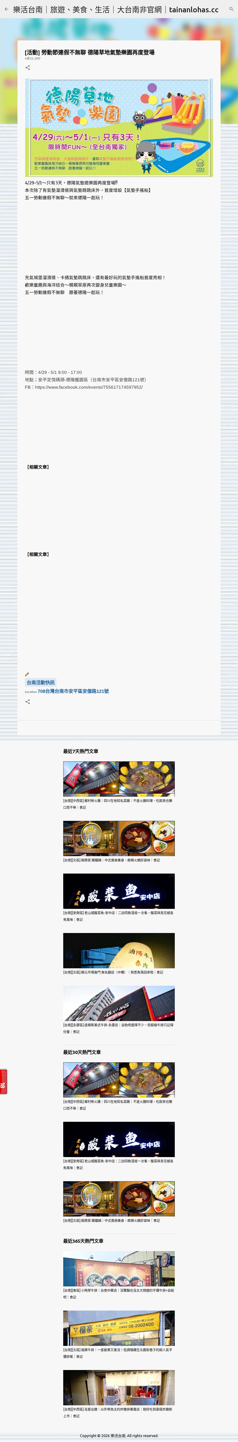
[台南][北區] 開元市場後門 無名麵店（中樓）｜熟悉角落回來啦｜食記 (113, 972)
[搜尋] (231, 9)
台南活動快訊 (41, 682)
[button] (27, 68)
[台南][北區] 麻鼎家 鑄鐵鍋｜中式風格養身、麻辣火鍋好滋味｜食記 (111, 860)
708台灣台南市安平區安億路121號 (73, 691)
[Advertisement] (119, 241)
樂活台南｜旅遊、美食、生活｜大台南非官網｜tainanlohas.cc (115, 9)
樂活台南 (118, 1436)
